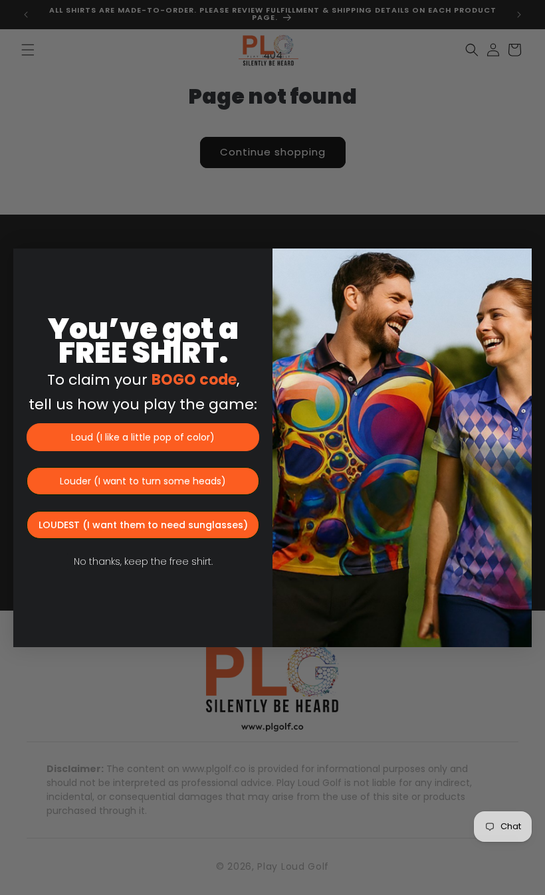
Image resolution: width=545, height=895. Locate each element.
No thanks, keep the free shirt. (143, 561)
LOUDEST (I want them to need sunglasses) (143, 525)
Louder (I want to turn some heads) (143, 481)
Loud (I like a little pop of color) (143, 437)
